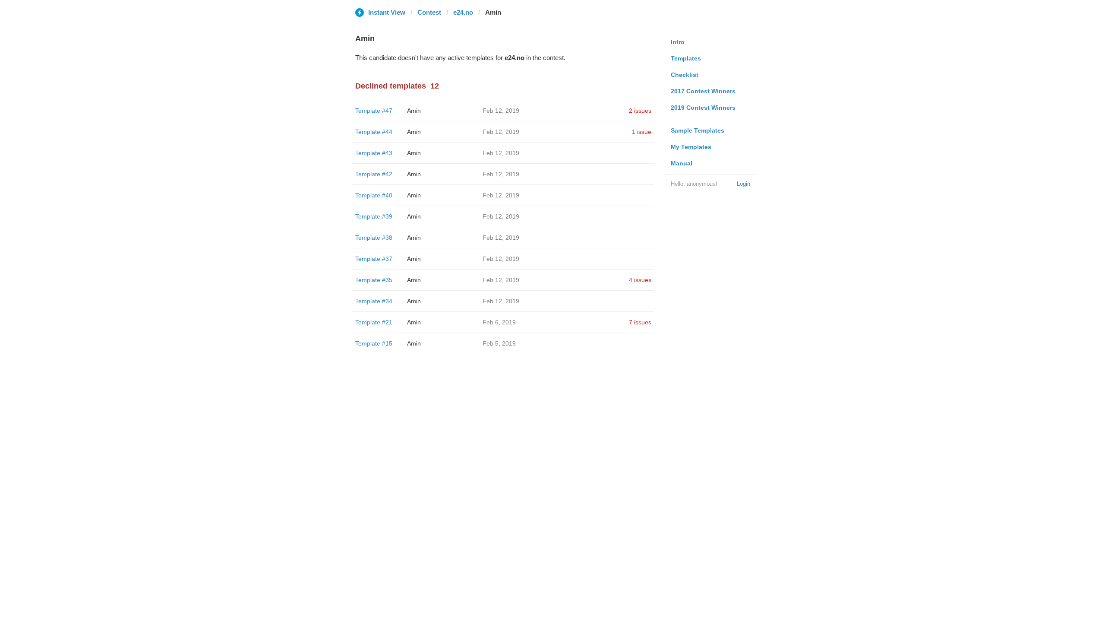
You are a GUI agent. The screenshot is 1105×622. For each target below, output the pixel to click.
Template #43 (373, 152)
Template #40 (373, 195)
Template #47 (373, 110)
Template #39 (373, 216)
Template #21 (373, 322)
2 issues (640, 110)
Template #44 (373, 131)
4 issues (640, 279)
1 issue (641, 131)
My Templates (691, 146)
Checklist (684, 74)
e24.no (463, 12)
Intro (678, 41)
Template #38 (373, 237)
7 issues (640, 322)
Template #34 (373, 301)
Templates (686, 58)
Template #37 (373, 258)
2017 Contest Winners (703, 91)
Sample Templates (697, 130)
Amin (414, 110)
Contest (429, 12)
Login (743, 184)
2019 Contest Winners (703, 107)
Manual (681, 163)
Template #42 (373, 174)
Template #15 (373, 343)
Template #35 (373, 279)
